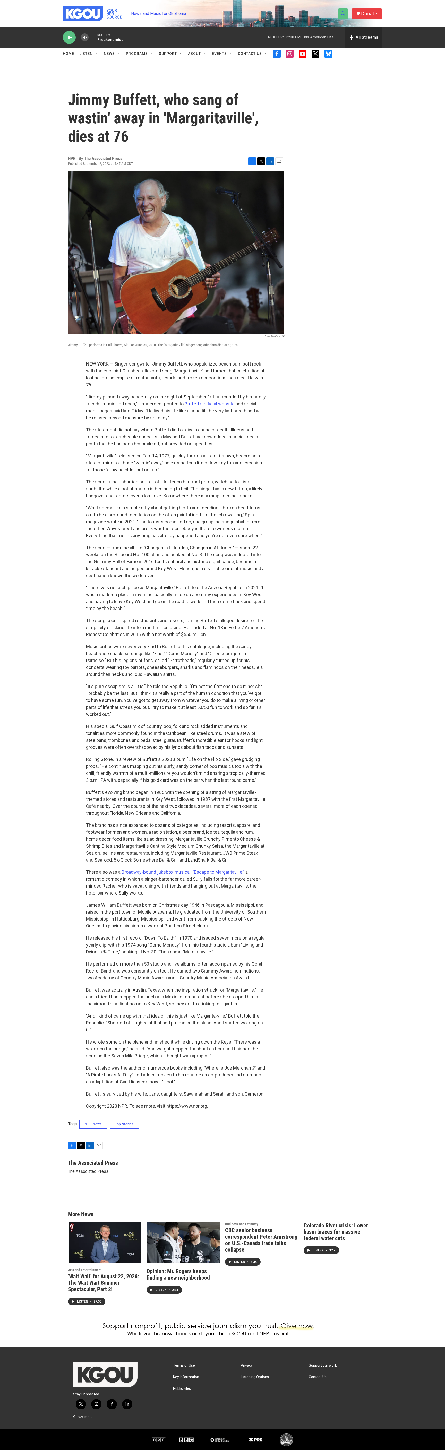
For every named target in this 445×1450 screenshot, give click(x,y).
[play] (69, 37)
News (109, 53)
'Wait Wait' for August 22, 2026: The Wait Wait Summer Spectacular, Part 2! (103, 1282)
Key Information (186, 1377)
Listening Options (255, 1377)
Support (168, 53)
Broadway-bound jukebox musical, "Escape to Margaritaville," (183, 872)
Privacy (247, 1365)
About (194, 53)
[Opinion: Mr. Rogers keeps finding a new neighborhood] (183, 1242)
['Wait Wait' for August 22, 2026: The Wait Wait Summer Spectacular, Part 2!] (104, 1242)
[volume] (84, 37)
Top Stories (124, 1124)
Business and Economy (241, 1224)
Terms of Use (184, 1365)
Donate (369, 13)
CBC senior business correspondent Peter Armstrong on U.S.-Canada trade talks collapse (261, 1240)
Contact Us (250, 53)
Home (68, 53)
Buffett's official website (210, 403)
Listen (86, 53)
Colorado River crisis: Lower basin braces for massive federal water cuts (336, 1231)
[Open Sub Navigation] (97, 53)
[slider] (93, 37)
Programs (137, 53)
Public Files (182, 1389)
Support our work (323, 1365)
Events (219, 53)
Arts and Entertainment (84, 1270)
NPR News (93, 1124)
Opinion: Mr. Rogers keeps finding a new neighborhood (178, 1274)
